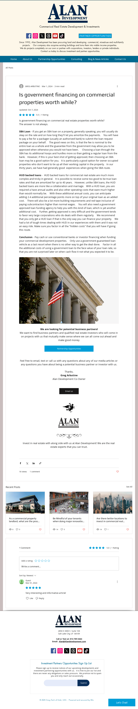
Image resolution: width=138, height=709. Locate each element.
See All (129, 486)
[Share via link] (40, 463)
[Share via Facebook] (20, 463)
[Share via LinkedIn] (33, 463)
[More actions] (117, 86)
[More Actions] (117, 581)
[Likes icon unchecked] (27, 598)
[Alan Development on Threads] (48, 35)
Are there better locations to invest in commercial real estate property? (111, 520)
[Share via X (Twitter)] (27, 463)
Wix (92, 700)
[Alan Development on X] (42, 35)
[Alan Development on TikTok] (61, 35)
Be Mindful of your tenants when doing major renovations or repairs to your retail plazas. (69, 520)
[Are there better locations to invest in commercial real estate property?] (112, 503)
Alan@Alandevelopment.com (72, 641)
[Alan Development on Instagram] (35, 35)
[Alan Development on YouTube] (55, 35)
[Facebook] (28, 35)
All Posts (9, 67)
